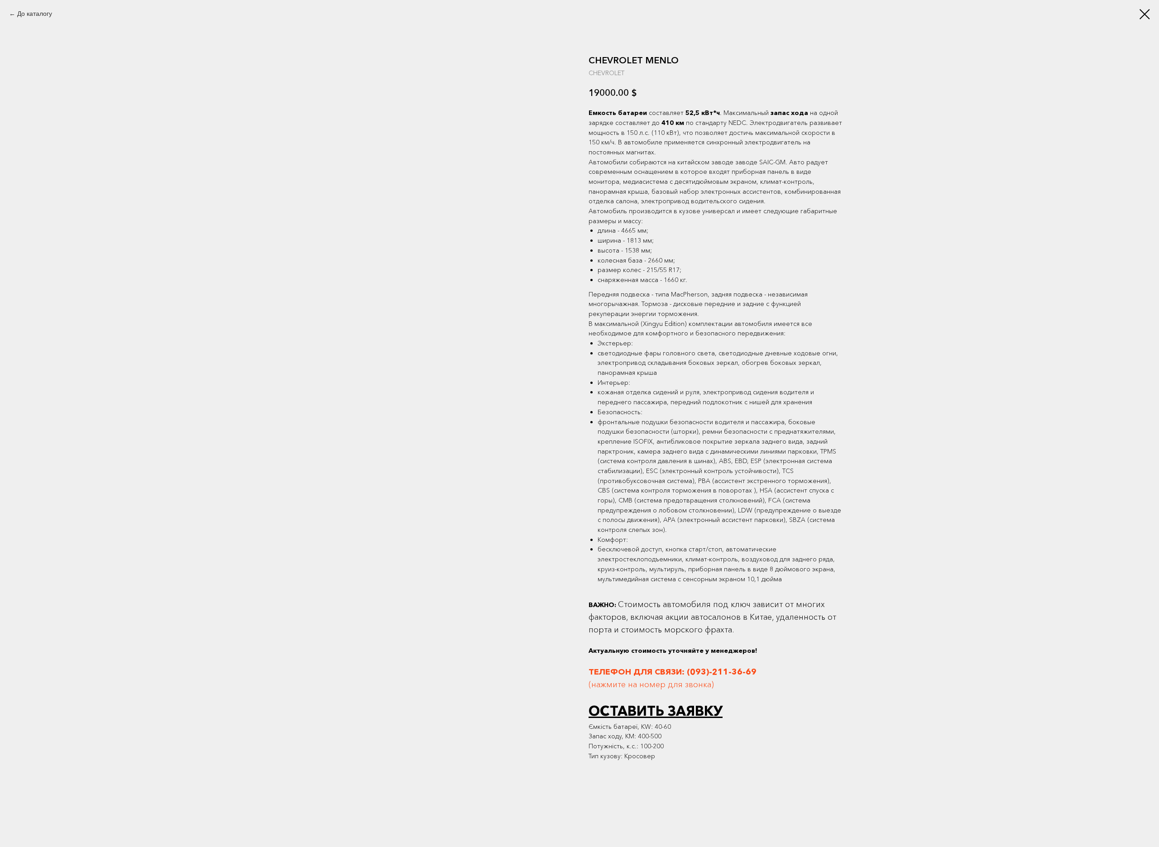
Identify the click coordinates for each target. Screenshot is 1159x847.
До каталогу (34, 13)
